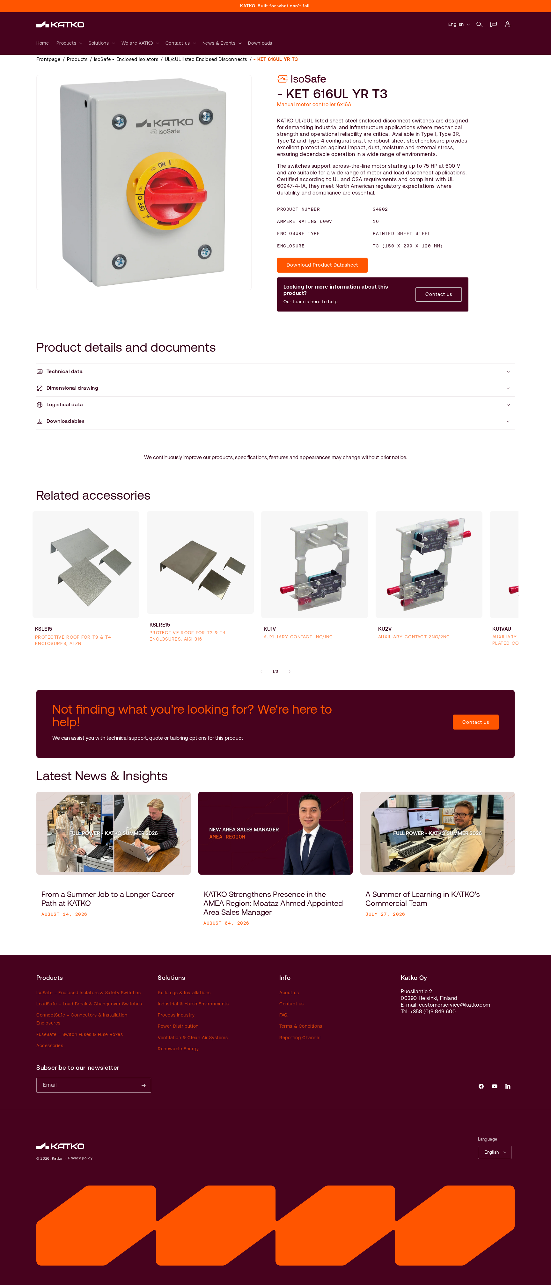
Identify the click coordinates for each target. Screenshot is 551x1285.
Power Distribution (178, 1026)
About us (289, 992)
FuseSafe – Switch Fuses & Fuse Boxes (79, 1034)
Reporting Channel (299, 1037)
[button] (480, 24)
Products (77, 59)
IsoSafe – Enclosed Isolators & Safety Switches (88, 992)
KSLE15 (43, 629)
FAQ (283, 1014)
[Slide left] (261, 672)
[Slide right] (290, 672)
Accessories (49, 1045)
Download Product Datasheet (322, 265)
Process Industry (176, 1014)
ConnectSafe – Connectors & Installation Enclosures (81, 1018)
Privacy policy (80, 1158)
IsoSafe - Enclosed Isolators (126, 59)
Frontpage (48, 59)
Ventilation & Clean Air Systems (193, 1037)
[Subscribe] (144, 1085)
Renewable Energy (178, 1048)
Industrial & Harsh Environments (193, 1003)
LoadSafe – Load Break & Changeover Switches (89, 1003)
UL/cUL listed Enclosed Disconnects (206, 59)
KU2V (385, 629)
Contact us (438, 294)
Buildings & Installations (184, 992)
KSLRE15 (160, 625)
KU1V (270, 629)
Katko (57, 1158)
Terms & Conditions (300, 1026)
